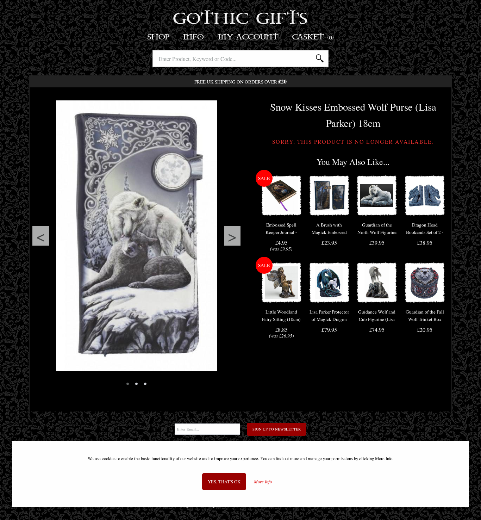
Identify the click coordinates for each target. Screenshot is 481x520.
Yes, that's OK (224, 481)
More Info (263, 481)
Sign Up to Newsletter (276, 429)
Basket (313, 37)
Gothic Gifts (240, 19)
